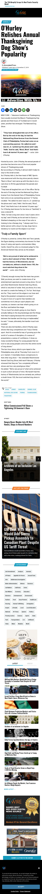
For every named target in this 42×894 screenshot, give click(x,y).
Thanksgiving (32, 392)
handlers (21, 389)
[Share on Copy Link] (28, 110)
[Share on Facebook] (3, 110)
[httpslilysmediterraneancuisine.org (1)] (22, 660)
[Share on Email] (19, 110)
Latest (6, 462)
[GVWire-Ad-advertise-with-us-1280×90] (21, 101)
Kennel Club (32, 389)
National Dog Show (10, 392)
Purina (22, 392)
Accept (21, 887)
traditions (7, 396)
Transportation (7, 6)
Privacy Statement (25, 891)
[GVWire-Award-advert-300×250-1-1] (22, 825)
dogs (7, 389)
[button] (39, 868)
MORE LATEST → (9, 789)
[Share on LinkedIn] (11, 110)
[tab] (15, 664)
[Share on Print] (15, 110)
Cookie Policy (15, 891)
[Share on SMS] (24, 110)
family (14, 389)
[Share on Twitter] (7, 110)
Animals (6, 22)
